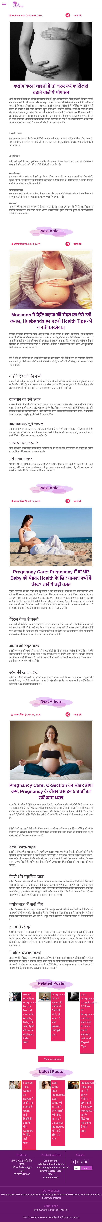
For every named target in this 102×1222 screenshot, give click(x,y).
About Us (40, 1210)
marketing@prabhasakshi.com (52, 1167)
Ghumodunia (94, 1194)
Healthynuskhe (78, 1194)
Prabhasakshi (10, 1194)
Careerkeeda (62, 1194)
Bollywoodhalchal (52, 1198)
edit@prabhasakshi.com (51, 1164)
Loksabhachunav (27, 1194)
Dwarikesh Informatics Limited (64, 1217)
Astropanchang (45, 1194)
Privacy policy (54, 1210)
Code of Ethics (51, 1177)
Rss (66, 1210)
